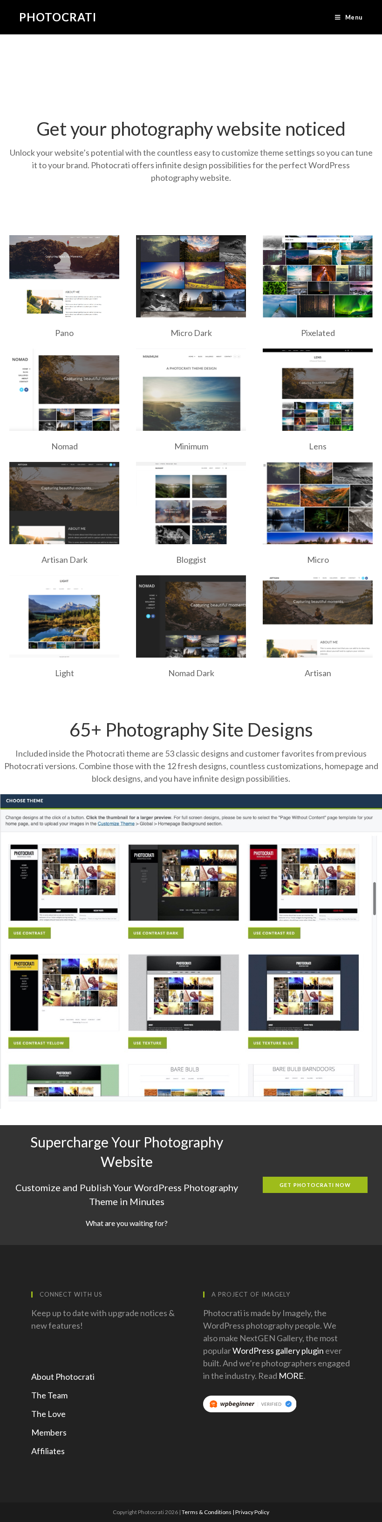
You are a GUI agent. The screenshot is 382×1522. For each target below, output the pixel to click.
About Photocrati (63, 1376)
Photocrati (57, 17)
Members (49, 1432)
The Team (49, 1395)
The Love (48, 1414)
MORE (291, 1375)
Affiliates (48, 1451)
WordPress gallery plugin (278, 1350)
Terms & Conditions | (208, 1512)
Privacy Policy (252, 1512)
